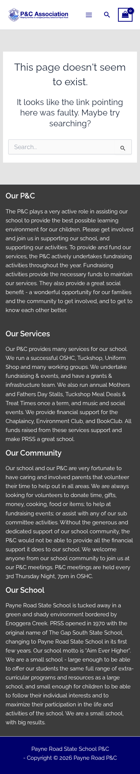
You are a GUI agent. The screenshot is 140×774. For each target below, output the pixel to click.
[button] (107, 14)
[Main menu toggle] (88, 14)
